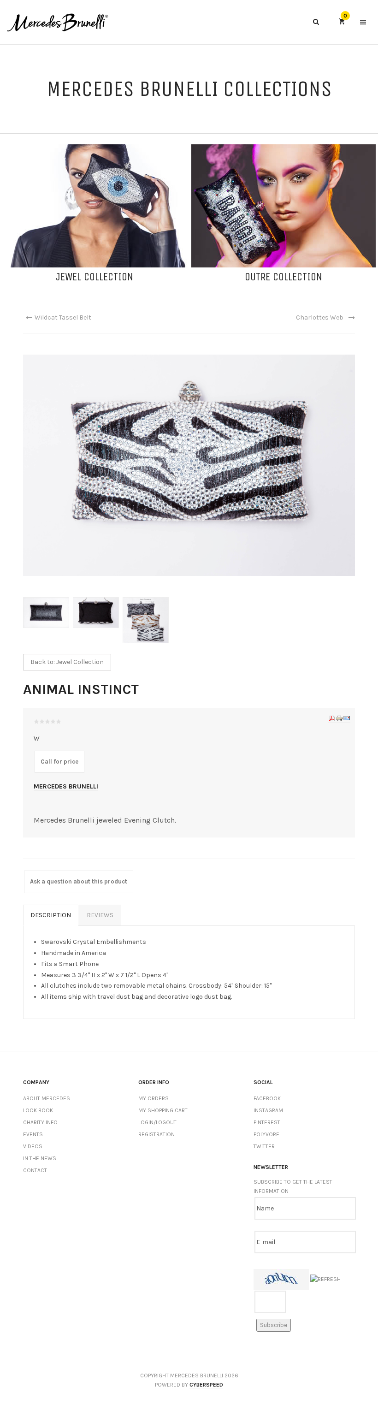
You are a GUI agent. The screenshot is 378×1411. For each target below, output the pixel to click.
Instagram (268, 1110)
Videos (32, 1146)
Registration (156, 1134)
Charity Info (40, 1122)
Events (33, 1134)
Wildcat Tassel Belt (63, 317)
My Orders (153, 1098)
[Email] (346, 718)
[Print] (339, 718)
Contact (35, 1170)
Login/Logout (157, 1122)
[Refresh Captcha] (325, 1279)
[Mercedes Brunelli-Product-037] (98, 612)
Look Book (38, 1110)
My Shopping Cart (163, 1110)
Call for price (59, 761)
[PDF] (332, 718)
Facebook (267, 1098)
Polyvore (266, 1134)
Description (50, 915)
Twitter (264, 1146)
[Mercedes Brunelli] (57, 22)
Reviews (100, 915)
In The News (39, 1158)
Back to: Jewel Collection (67, 662)
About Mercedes (46, 1098)
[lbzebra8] (147, 619)
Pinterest (267, 1122)
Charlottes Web (319, 317)
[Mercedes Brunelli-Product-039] (48, 612)
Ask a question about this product (78, 881)
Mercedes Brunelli (66, 786)
